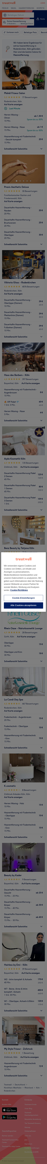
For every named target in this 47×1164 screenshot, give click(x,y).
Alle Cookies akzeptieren (23, 605)
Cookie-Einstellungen (23, 598)
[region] (23, 582)
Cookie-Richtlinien (19, 590)
